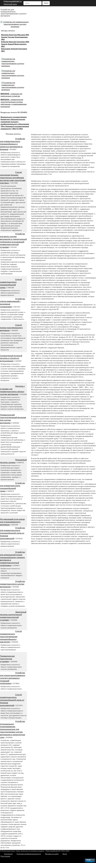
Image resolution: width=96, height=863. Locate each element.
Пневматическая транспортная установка (7, 658)
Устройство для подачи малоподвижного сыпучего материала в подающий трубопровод (12, 678)
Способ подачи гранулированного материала (11, 327)
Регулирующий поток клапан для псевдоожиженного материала (12, 522)
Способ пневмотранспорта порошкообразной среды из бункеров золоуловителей (12, 700)
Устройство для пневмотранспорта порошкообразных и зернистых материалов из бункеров (12, 144)
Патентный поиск (10, 4)
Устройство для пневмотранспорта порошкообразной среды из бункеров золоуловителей (12, 533)
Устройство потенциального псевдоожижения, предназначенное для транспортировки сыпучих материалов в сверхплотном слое (12, 729)
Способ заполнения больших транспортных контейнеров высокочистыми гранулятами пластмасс (12, 177)
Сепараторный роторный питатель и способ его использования (11, 358)
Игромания (8, 854)
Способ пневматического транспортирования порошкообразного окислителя (11, 636)
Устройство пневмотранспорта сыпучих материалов (12, 584)
